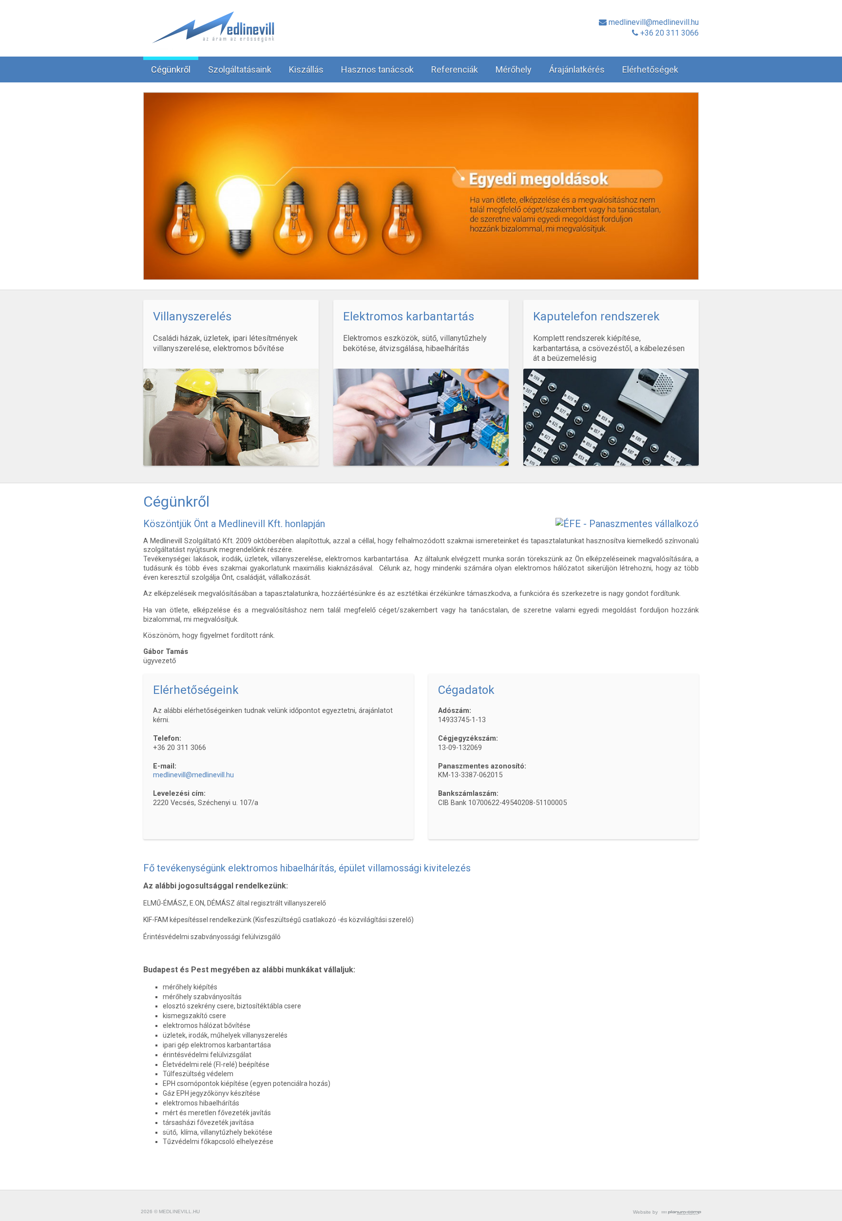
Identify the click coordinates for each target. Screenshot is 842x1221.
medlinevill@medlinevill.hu (193, 775)
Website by (645, 1212)
